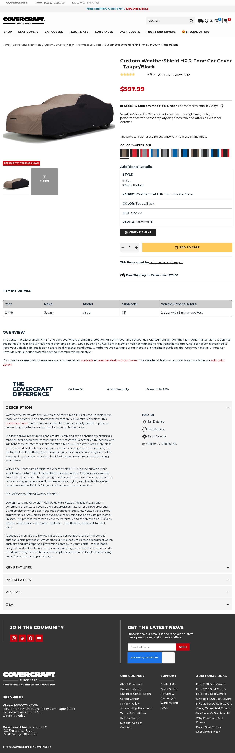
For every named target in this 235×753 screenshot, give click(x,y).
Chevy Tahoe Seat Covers (213, 708)
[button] (124, 153)
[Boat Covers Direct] (50, 3)
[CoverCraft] (17, 3)
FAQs (164, 707)
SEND (183, 647)
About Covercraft (131, 684)
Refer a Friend (129, 718)
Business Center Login (135, 694)
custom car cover (17, 423)
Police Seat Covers (208, 727)
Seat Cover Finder (208, 732)
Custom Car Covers (55, 44)
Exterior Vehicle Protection (27, 44)
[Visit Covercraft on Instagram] (13, 638)
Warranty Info (170, 703)
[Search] (191, 20)
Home (6, 44)
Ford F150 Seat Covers (210, 684)
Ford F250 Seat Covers (211, 689)
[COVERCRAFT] (24, 20)
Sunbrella (87, 360)
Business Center (131, 689)
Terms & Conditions (133, 713)
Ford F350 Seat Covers (211, 694)
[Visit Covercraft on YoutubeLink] (39, 638)
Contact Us (168, 684)
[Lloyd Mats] (85, 3)
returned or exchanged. (166, 262)
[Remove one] (122, 247)
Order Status (169, 689)
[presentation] (117, 485)
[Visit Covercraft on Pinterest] (22, 638)
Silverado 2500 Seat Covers (214, 703)
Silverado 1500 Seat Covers (214, 698)
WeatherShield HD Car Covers (118, 360)
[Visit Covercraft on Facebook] (30, 638)
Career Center (129, 698)
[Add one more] (136, 247)
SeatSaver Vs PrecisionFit (213, 713)
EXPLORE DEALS (137, 8)
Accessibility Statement (136, 708)
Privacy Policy (129, 703)
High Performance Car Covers (85, 44)
